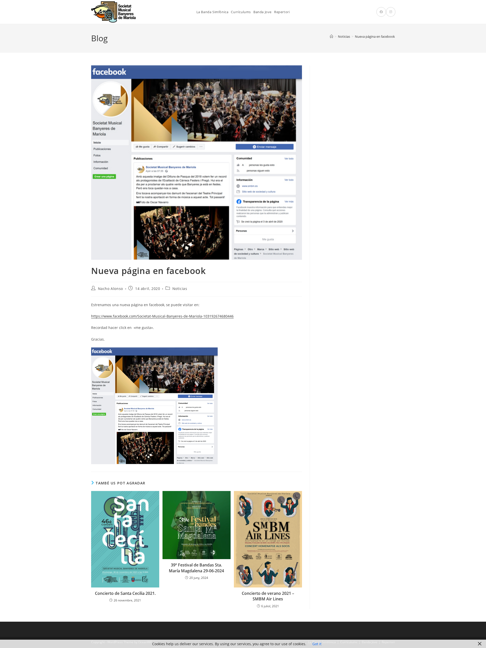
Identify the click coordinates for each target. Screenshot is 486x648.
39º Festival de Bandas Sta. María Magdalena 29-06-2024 (196, 567)
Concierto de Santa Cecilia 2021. (125, 593)
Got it (316, 643)
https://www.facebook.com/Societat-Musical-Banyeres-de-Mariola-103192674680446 (162, 316)
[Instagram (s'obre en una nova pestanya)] (390, 12)
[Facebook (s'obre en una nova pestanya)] (381, 12)
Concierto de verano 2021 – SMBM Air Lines (268, 596)
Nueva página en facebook (375, 36)
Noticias (179, 288)
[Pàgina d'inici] (331, 36)
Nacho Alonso (110, 288)
